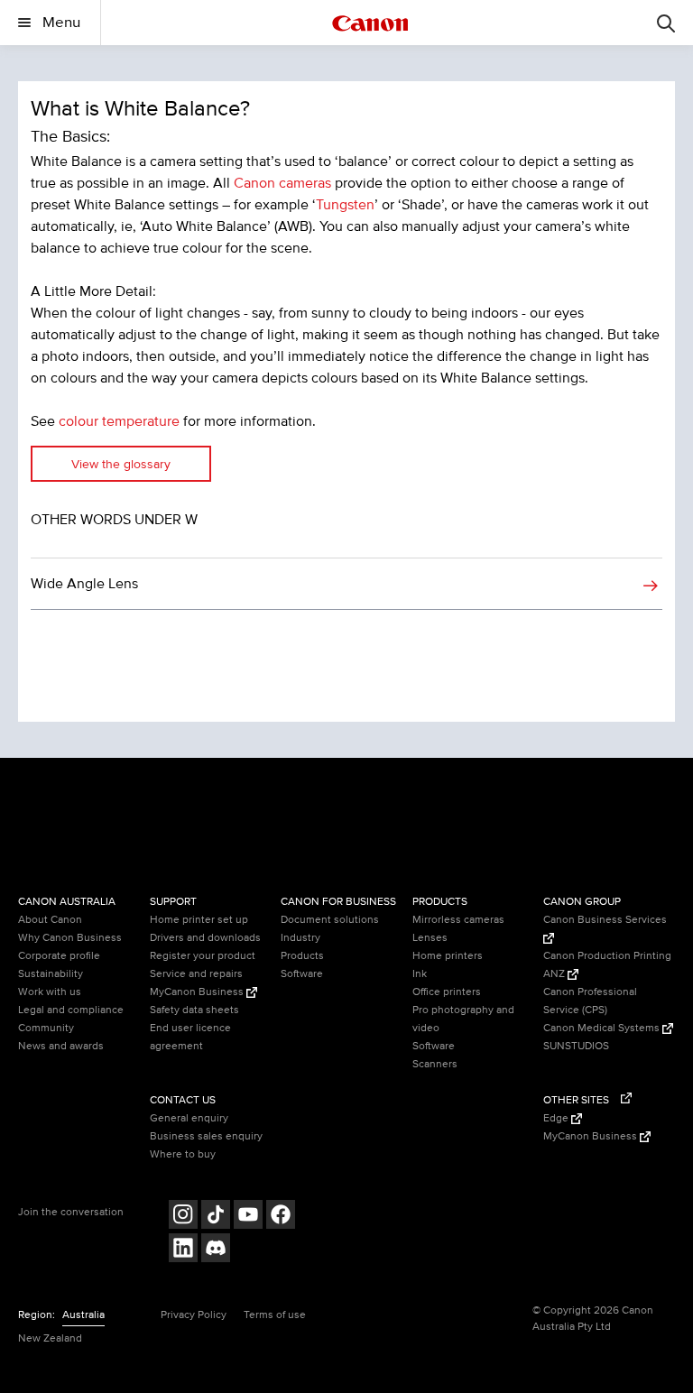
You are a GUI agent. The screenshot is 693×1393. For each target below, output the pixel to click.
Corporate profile (59, 956)
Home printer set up (199, 920)
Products (302, 956)
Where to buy (183, 1154)
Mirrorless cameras (458, 920)
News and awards (61, 1046)
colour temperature (119, 421)
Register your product (202, 956)
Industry (300, 938)
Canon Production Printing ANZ (607, 965)
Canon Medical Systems (602, 1028)
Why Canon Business (70, 938)
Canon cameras (282, 183)
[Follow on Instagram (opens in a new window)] (183, 1216)
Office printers (446, 992)
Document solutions (330, 920)
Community (46, 1028)
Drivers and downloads (205, 938)
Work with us (49, 992)
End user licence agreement (190, 1037)
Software (302, 974)
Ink (419, 974)
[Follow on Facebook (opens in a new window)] (280, 1216)
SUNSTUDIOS (576, 1046)
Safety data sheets (194, 1010)
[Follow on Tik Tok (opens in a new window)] (215, 1216)
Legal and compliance (71, 1010)
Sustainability (50, 974)
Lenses (430, 938)
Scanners (434, 1064)
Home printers (447, 956)
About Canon (50, 920)
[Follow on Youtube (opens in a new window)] (248, 1216)
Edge (557, 1118)
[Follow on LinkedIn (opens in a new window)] (183, 1250)
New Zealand (50, 1338)
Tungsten (345, 205)
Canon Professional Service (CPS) (590, 1001)
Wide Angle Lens (84, 584)
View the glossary (121, 464)
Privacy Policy (193, 1315)
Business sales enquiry (206, 1136)
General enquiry (189, 1118)
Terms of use (275, 1315)
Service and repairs (196, 974)
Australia (83, 1315)
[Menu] (666, 22)
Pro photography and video (463, 1019)
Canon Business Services (605, 920)
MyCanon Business (198, 992)
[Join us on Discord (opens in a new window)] (215, 1250)
